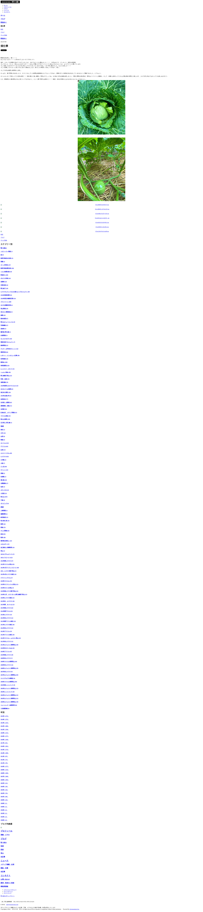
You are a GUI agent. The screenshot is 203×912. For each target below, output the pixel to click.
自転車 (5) (3, 328)
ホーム (6, 5)
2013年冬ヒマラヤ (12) (7, 618)
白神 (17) (3, 449)
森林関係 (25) (4, 345)
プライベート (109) (6, 301)
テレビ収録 (4, 35)
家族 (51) (3, 527)
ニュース (6, 10)
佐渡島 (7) (3, 476)
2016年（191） (5, 746)
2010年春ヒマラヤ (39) (7, 654)
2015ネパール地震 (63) (7, 389)
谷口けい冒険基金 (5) (7, 312)
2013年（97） (4, 756)
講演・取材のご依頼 (7, 883)
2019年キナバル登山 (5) (7, 587)
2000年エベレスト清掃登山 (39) (9, 701)
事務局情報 (4, 886)
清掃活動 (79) (4, 382)
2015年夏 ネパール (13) (7, 604)
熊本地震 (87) (4, 318)
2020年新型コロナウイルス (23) (9, 385)
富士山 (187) (4, 496)
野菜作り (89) (4, 275)
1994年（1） (4, 810)
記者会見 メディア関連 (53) (9, 412)
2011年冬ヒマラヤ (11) (7, 641)
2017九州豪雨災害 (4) (7, 305)
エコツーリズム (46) (6, 453)
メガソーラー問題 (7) (7, 251)
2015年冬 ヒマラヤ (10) (7, 601)
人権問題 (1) (4, 510)
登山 (2, 853)
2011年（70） (4, 763)
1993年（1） (4, 813)
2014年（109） (5, 753)
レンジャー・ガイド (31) (7, 369)
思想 (2, 507)
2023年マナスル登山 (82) (7, 564)
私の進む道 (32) (5, 520)
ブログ (6, 8)
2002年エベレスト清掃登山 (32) (9, 695)
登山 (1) (3, 551)
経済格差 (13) (4, 517)
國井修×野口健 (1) (6, 332)
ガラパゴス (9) (5, 490)
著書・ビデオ (5, 835)
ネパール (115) (5, 443)
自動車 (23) (4, 281)
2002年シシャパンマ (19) (7, 691)
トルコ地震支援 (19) (6, 271)
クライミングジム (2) (7, 577)
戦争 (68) (3, 537)
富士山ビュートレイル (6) (8, 322)
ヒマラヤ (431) (5, 456)
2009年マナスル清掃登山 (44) (9, 661)
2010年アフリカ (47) (6, 651)
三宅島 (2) (3, 459)
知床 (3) (3, 486)
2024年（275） (5, 719)
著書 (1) (3, 261)
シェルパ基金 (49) (6, 372)
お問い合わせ (5, 879)
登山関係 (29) (4, 308)
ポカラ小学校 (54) (6, 278)
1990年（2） (4, 820)
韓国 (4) (3, 439)
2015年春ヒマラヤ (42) (7, 608)
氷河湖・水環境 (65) (6, 402)
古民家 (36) (4, 409)
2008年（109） (5, 773)
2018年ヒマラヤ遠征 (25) (7, 597)
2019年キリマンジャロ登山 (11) (9, 584)
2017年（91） (4, 743)
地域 (2, 426)
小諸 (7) (3, 463)
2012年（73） (4, 759)
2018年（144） (5, 739)
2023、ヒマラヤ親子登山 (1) (8, 571)
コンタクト (7, 12)
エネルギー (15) (5, 544)
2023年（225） (5, 722)
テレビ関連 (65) (5, 530)
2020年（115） (5, 733)
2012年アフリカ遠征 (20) (7, 634)
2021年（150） (5, 729)
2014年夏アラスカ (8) (7, 611)
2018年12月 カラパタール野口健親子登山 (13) (14, 594)
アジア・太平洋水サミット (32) (9, 348)
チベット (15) (4, 470)
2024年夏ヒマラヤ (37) (7, 561)
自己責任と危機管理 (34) (7, 547)
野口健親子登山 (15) (6, 375)
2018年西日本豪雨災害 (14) (8, 298)
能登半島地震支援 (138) (7, 268)
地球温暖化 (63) (5, 365)
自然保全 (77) (4, 399)
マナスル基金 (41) (6, 416)
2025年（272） (5, 716)
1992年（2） (4, 816)
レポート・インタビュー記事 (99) (10, 355)
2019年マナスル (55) (6, 581)
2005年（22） (4, 783)
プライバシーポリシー (10, 889)
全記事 (3, 857)
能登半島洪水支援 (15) (7, 258)
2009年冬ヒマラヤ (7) (7, 658)
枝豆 (2, 29)
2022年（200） (5, 726)
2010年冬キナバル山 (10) (7, 648)
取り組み (4, 248)
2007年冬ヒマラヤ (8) (7, 671)
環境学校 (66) (4, 352)
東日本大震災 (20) (6, 392)
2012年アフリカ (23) (6, 631)
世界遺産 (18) (4, 358)
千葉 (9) (3, 500)
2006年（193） (5, 779)
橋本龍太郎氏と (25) (6, 540)
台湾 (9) (3, 436)
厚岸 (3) (3, 429)
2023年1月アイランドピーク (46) (10, 567)
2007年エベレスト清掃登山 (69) (9, 675)
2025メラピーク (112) (7, 557)
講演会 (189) (4, 362)
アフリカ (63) (4, 446)
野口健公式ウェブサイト (8, 896)
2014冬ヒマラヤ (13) (6, 614)
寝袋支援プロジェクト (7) (8, 342)
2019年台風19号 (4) (6, 395)
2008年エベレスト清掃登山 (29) (9, 668)
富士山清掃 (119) (5, 419)
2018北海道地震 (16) (6, 295)
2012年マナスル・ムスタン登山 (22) (11, 638)
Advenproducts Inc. (74, 909)
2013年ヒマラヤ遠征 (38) (7, 624)
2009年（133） (5, 769)
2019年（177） (5, 736)
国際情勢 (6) (4, 514)
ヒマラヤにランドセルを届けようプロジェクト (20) (15, 291)
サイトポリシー (8, 891)
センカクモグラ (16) (6, 338)
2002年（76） (4, 793)
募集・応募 (4, 868)
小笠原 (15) (4, 493)
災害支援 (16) (4, 285)
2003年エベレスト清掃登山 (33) (9, 688)
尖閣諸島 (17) (4, 483)
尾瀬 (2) (3, 473)
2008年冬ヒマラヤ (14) (7, 665)
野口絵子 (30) (4, 288)
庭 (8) (2, 254)
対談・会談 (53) (5, 379)
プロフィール (7, 7)
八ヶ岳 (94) (4, 466)
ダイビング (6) (5, 503)
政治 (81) (3, 534)
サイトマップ (7, 893)
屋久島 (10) (4, 480)
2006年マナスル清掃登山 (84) (9, 681)
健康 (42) (3, 315)
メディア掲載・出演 (7, 864)
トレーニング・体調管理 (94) (9, 705)
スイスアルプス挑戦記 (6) (8, 678)
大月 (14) (3, 433)
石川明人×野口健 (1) (6, 422)
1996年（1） (4, 806)
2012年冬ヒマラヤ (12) (7, 628)
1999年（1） (4, 803)
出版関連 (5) (4, 335)
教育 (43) (3, 524)
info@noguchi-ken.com (12, 904)
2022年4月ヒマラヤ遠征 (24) (8, 574)
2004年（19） (4, 786)
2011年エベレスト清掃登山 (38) (9, 644)
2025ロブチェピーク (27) (7, 554)
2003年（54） (4, 789)
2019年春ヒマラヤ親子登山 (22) (9, 591)
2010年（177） (5, 766)
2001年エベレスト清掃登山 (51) (9, 698)
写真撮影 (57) (4, 325)
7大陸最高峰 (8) (5, 708)
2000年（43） (4, 800)
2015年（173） (5, 749)
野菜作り (4, 22)
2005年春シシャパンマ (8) (8, 685)
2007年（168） (5, 776)
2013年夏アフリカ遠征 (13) (8, 621)
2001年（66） (4, 796)
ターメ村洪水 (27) (6, 265)
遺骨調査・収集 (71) (6, 405)
